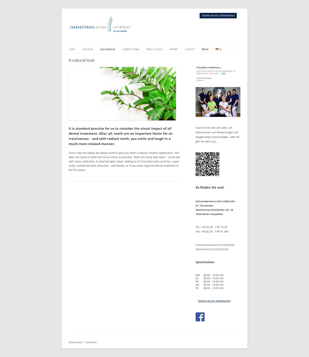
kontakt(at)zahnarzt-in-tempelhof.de (215, 244)
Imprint (174, 49)
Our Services (107, 49)
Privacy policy (154, 49)
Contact (190, 49)
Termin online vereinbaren (218, 15)
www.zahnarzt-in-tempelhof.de (212, 248)
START (72, 49)
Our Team (87, 49)
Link (213, 141)
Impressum (91, 341)
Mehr (224, 73)
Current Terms (130, 49)
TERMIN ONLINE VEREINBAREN (214, 301)
